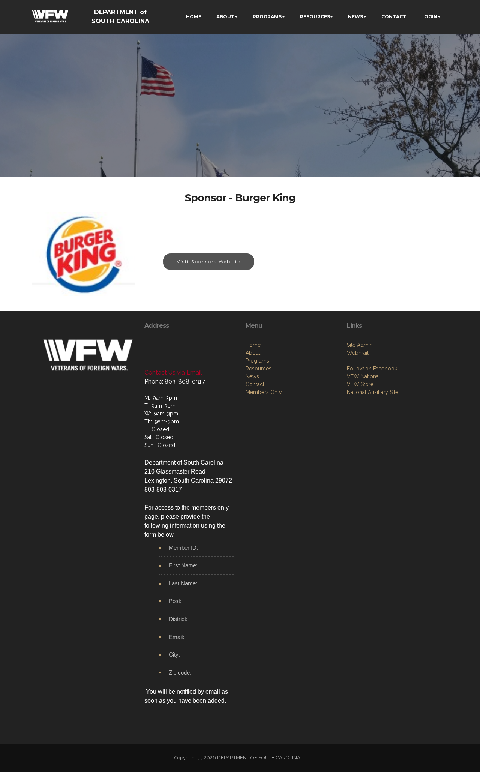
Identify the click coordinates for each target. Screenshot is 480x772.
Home (253, 345)
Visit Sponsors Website (209, 261)
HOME (193, 16)
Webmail (358, 353)
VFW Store (360, 384)
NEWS (355, 16)
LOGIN (429, 16)
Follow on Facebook (372, 369)
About (253, 353)
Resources (259, 369)
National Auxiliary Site (372, 392)
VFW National (363, 376)
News (252, 376)
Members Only (264, 392)
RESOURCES (315, 16)
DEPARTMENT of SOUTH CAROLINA (120, 17)
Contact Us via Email (173, 372)
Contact (255, 384)
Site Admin (360, 345)
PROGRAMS (267, 16)
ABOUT (225, 16)
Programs (257, 361)
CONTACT (393, 16)
